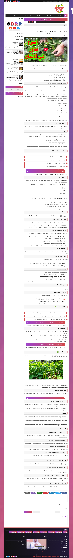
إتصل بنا (44, 1)
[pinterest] (15, 1)
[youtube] (14, 1)
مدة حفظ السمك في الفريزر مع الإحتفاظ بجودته (12, 44)
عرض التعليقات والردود (28, 512)
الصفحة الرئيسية (65, 1)
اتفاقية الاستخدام (55, 1)
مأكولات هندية (44, 15)
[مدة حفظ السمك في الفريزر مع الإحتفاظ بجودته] (21, 44)
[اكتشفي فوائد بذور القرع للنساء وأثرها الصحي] (21, 61)
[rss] (9, 1)
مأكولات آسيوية (51, 15)
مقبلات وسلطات (23, 15)
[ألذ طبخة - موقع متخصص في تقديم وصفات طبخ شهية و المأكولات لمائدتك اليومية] (59, 8)
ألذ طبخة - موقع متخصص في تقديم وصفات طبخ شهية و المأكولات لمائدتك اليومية (46, 556)
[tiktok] (12, 1)
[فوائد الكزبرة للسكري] (36, 544)
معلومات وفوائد (16, 15)
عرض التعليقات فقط (36, 512)
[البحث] (6, 1)
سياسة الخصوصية (49, 1)
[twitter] (10, 1)
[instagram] (17, 1)
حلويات (30, 15)
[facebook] (19, 1)
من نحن (60, 1)
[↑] (36, 555)
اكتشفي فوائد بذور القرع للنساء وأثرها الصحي (12, 61)
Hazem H (44, 551)
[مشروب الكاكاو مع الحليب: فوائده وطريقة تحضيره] (21, 52)
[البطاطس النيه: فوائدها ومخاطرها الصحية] (21, 77)
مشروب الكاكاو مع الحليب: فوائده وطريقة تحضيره (12, 53)
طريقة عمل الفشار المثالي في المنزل (12, 69)
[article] (35, 498)
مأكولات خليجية (59, 15)
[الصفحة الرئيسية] (65, 15)
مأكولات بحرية (36, 15)
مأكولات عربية (35, 532)
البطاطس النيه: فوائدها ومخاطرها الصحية (12, 77)
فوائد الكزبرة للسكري (42, 550)
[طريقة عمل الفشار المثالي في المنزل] (21, 68)
